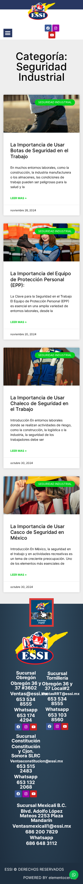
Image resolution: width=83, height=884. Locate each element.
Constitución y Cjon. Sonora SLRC (25, 751)
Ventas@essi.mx (29, 693)
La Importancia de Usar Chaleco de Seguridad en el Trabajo (39, 403)
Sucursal (57, 676)
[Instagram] (55, 28)
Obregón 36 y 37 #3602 (26, 686)
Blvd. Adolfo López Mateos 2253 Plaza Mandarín (41, 815)
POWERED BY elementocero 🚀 (50, 877)
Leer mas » (18, 198)
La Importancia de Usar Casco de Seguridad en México (37, 532)
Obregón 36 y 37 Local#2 (57, 686)
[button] (7, 33)
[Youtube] (51, 34)
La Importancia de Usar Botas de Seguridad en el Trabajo (39, 150)
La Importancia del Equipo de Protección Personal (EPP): (40, 279)
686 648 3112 (41, 843)
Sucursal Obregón (26, 675)
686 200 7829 (41, 832)
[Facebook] (48, 28)
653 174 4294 (26, 718)
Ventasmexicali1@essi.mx (41, 826)
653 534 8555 (26, 702)
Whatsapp (26, 709)
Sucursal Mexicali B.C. (41, 805)
